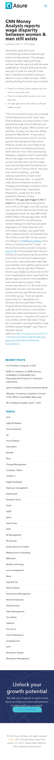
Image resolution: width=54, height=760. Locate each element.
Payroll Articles (12, 588)
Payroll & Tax (12, 582)
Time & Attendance (15, 635)
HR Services (11, 541)
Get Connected (27, 709)
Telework (10, 623)
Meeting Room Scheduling (18, 553)
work (8, 647)
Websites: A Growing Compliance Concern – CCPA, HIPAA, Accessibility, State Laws (26, 395)
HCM (8, 529)
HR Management (13, 535)
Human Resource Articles (17, 547)
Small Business (13, 606)
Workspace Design (15, 653)
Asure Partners (13, 441)
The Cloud (11, 629)
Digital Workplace (14, 482)
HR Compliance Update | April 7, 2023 (23, 403)
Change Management (16, 464)
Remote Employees (15, 600)
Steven (11, 44)
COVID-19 (10, 476)
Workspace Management (17, 659)
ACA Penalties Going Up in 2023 (21, 366)
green (9, 517)
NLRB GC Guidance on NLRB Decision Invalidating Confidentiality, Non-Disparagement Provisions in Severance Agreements (24, 377)
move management (15, 570)
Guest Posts (11, 523)
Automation (11, 447)
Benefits (10, 453)
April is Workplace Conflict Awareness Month (27, 388)
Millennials (11, 559)
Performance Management (18, 594)
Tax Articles (11, 617)
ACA (8, 417)
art (7, 435)
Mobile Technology (15, 564)
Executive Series (13, 500)
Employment (11, 494)
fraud (8, 506)
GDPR (8, 512)
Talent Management (15, 612)
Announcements (13, 429)
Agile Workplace (13, 423)
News (32, 44)
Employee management (17, 488)
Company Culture (14, 470)
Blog (8, 459)
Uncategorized (13, 641)
